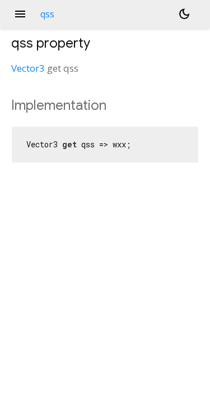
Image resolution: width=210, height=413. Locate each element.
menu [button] (20, 14)
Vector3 (28, 68)
